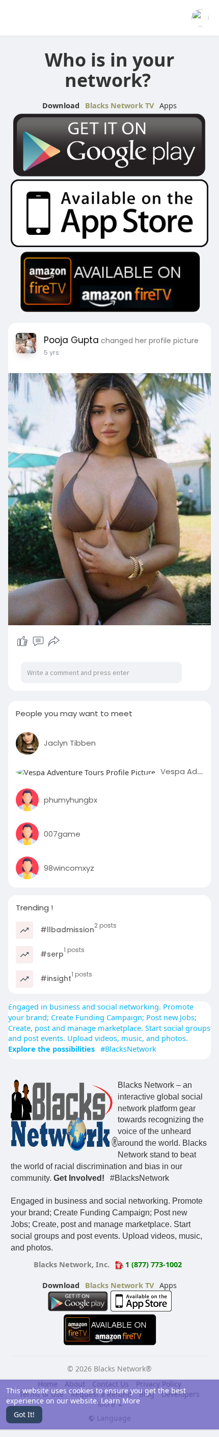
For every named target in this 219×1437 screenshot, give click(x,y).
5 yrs (51, 352)
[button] (200, 18)
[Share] (54, 641)
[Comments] (38, 641)
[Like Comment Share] (38, 641)
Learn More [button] (120, 1400)
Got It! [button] (24, 1414)
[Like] (22, 641)
